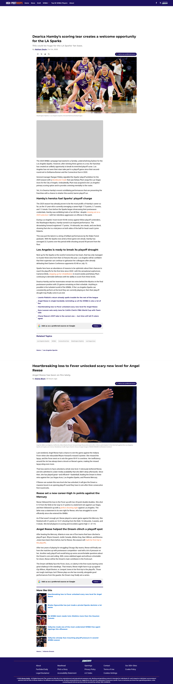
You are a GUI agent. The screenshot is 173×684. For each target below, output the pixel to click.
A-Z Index (88, 673)
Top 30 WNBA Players (59, 3)
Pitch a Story (62, 669)
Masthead (61, 666)
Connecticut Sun (63, 341)
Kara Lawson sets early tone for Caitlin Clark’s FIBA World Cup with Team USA (69, 311)
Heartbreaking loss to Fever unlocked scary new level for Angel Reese (67, 307)
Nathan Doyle (41, 49)
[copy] (48, 54)
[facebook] (156, 3)
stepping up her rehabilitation (61, 274)
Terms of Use (109, 669)
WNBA (54, 341)
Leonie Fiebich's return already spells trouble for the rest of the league (68, 297)
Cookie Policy (130, 669)
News (33, 3)
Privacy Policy (90, 669)
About (71, 3)
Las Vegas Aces (90, 341)
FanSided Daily (42, 669)
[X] (160, 3)
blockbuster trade (59, 180)
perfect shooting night (69, 508)
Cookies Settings (110, 673)
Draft (39, 3)
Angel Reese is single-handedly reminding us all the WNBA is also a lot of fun (69, 302)
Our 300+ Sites (131, 666)
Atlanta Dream (48, 651)
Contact (107, 666)
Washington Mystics (77, 341)
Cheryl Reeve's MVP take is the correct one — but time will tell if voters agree (68, 317)
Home (27, 3)
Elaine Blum (40, 379)
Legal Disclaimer (42, 673)
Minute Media (25, 678)
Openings (88, 666)
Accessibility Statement (66, 673)
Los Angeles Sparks (43, 341)
